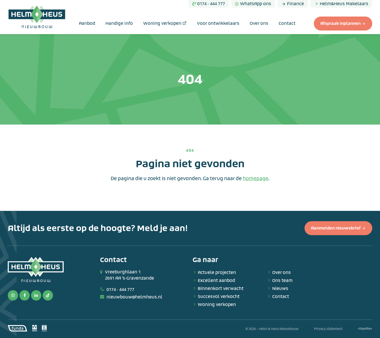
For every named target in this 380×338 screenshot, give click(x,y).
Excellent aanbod (216, 280)
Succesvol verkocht (219, 296)
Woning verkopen (163, 23)
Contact (287, 23)
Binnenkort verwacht (221, 288)
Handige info (119, 23)
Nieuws (280, 288)
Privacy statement (328, 329)
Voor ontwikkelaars (218, 23)
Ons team (282, 280)
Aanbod (87, 23)
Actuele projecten (217, 272)
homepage (255, 178)
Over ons (259, 23)
